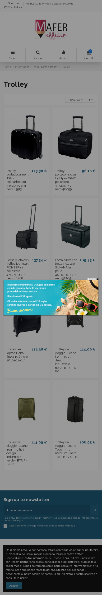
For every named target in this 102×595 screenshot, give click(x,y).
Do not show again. (92, 278)
